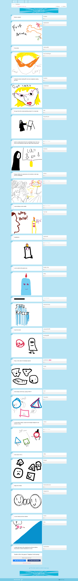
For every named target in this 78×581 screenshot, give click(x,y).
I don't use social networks (27, 563)
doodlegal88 (46, 335)
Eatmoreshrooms (47, 484)
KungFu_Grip (46, 267)
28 (11, 428)
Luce (44, 391)
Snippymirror (46, 491)
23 (11, 358)
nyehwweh (45, 236)
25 (11, 389)
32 (11, 489)
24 (11, 365)
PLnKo (44, 366)
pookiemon (45, 360)
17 (11, 266)
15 (11, 235)
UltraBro (45, 16)
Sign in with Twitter (20, 560)
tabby (44, 454)
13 (11, 204)
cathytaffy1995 (46, 329)
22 (11, 334)
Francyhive (45, 397)
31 (11, 483)
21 (11, 327)
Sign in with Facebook (34, 560)
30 (51, 462)
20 (11, 303)
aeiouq (44, 173)
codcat (44, 421)
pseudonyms (46, 85)
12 (11, 179)
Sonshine (45, 78)
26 (51, 399)
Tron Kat (45, 211)
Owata (44, 515)
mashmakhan (46, 546)
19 (51, 300)
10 (11, 147)
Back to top (62, 579)
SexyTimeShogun (47, 53)
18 (11, 272)
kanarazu (45, 148)
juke (44, 110)
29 (11, 452)
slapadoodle (46, 22)
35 (11, 545)
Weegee (45, 460)
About (30, 1)
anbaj (44, 273)
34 (11, 520)
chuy (44, 522)
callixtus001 (46, 47)
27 (11, 420)
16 (11, 241)
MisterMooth (46, 116)
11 (11, 172)
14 (11, 210)
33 (11, 514)
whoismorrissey (46, 304)
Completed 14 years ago (21, 6)
